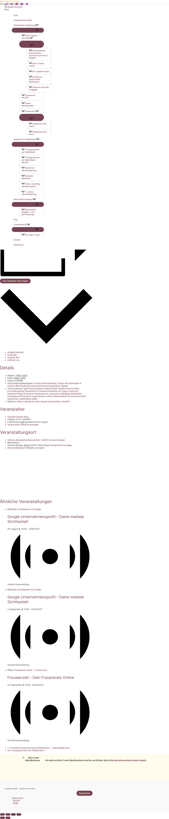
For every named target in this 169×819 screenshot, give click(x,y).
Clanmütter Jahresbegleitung (28, 169)
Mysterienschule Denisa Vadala (130, 760)
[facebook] (17, 4)
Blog (16, 219)
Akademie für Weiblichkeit (25, 139)
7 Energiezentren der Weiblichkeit (30, 150)
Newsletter (19, 245)
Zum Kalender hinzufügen (15, 281)
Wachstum (12, 399)
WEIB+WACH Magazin (23, 199)
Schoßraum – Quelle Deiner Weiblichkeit (36, 79)
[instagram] (22, 4)
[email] (12, 4)
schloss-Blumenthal (56, 396)
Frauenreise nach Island (38, 125)
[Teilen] (7, 814)
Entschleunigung (15, 391)
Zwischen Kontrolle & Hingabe (39, 88)
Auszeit (32, 388)
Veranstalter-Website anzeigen (22, 424)
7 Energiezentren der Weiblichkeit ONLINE (30, 160)
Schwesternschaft (76, 396)
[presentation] (24, 509)
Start (16, 15)
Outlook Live (13, 360)
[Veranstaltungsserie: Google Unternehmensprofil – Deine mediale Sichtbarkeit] (8, 587)
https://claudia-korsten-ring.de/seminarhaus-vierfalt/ (43, 401)
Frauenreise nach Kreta (38, 133)
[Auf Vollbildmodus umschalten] (13, 814)
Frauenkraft (31, 391)
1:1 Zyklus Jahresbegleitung (28, 193)
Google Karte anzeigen (61, 445)
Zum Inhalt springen (10, 1)
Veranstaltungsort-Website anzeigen (25, 448)
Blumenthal (51, 388)
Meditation (76, 393)
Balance (40, 388)
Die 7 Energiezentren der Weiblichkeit (26, 750)
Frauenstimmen (20, 224)
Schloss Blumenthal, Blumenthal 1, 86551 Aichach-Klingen (36, 440)
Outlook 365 (13, 357)
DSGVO (16, 800)
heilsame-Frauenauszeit (36, 393)
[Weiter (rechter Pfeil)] (7, 818)
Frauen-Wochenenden (27, 104)
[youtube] (27, 4)
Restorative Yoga (28, 396)
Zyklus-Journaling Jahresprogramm (30, 185)
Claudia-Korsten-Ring (68, 388)
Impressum (17, 798)
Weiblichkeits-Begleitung (24, 25)
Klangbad (65, 393)
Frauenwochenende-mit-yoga (52, 391)
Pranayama (13, 396)
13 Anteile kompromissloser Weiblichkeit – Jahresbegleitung (38, 748)
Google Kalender (15, 352)
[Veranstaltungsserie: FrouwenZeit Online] (8, 743)
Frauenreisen (30, 111)
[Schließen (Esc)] (2, 814)
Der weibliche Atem (40, 71)
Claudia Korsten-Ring (23, 20)
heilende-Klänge (15, 393)
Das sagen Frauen (32, 235)
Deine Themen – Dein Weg (30, 36)
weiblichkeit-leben (28, 399)
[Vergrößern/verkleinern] (18, 814)
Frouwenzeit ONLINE (28, 96)
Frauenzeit (73, 391)
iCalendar (12, 355)
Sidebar (64, 386)
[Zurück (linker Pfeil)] (2, 818)
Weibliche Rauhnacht (27, 177)
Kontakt (17, 240)
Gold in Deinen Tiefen (36, 64)
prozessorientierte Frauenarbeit (44, 386)
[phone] (7, 4)
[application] (37, 25)
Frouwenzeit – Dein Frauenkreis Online (40, 677)
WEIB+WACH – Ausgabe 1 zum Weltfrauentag (29, 212)
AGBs (15, 803)
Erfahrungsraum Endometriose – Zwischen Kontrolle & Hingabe (38, 54)
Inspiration (54, 393)
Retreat (41, 396)
